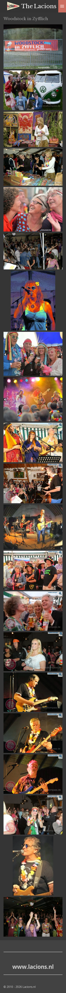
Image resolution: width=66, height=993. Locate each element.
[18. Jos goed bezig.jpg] (33, 774)
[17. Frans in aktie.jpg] (33, 733)
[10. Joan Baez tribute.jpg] (33, 442)
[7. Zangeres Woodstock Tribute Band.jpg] (33, 300)
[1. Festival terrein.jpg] (33, 47)
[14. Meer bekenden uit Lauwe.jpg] (33, 611)
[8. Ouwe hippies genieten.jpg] (33, 354)
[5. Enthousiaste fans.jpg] (33, 209)
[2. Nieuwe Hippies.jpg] (33, 90)
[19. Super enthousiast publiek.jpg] (33, 815)
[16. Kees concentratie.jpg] (33, 692)
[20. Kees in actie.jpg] (33, 865)
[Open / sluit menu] (62, 6)
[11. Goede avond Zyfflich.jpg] (33, 483)
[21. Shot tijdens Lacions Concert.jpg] (33, 916)
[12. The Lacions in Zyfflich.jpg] (33, 527)
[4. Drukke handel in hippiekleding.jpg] (33, 167)
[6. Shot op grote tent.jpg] (33, 251)
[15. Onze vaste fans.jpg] (33, 651)
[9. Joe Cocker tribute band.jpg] (33, 399)
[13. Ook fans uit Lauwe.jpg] (33, 570)
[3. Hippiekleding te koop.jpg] (33, 129)
